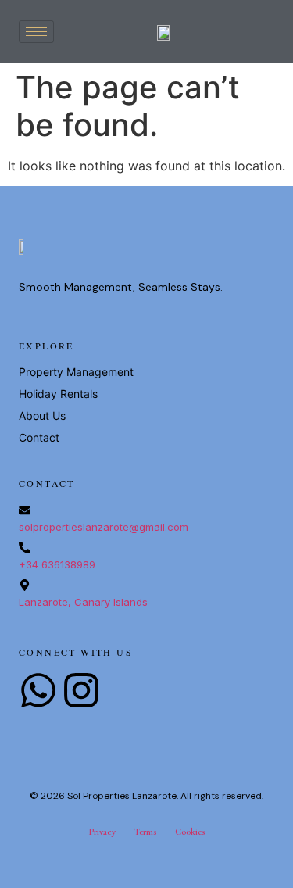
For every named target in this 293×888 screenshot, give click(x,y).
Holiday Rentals (58, 393)
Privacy (102, 831)
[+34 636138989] (24, 547)
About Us (42, 415)
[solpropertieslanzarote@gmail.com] (24, 510)
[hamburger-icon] (36, 31)
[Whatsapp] (38, 690)
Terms (145, 831)
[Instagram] (81, 690)
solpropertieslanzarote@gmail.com (103, 527)
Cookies (190, 831)
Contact (39, 437)
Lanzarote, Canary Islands (83, 602)
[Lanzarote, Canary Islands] (24, 585)
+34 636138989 (57, 564)
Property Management (76, 371)
